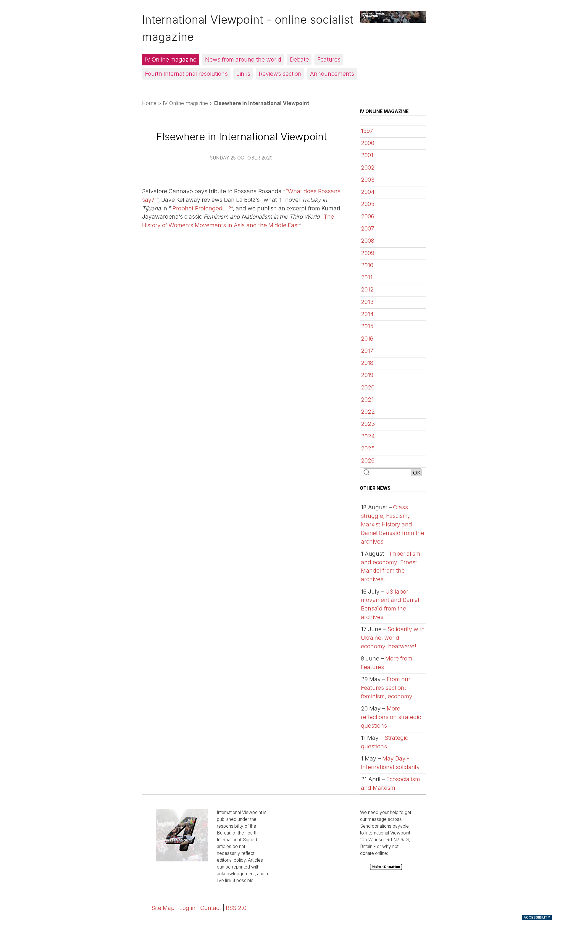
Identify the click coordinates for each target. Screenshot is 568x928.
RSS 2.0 (236, 907)
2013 (367, 301)
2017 (367, 350)
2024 (368, 436)
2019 (367, 374)
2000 (367, 142)
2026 (368, 460)
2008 (367, 240)
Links (243, 73)
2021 (367, 399)
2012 (367, 289)
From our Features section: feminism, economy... (389, 688)
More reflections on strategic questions (391, 717)
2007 (367, 228)
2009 (367, 253)
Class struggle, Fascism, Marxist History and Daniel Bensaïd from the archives (392, 524)
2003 (368, 179)
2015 (367, 326)
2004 (368, 191)
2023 (368, 423)
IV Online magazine (170, 59)
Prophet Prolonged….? (201, 208)
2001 (367, 155)
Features (329, 59)
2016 (367, 338)
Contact (210, 907)
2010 (367, 265)
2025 (368, 448)
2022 (368, 411)
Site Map (163, 907)
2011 (366, 277)
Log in (187, 907)
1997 (367, 130)
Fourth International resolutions (186, 73)
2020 (368, 387)
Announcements (332, 73)
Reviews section (280, 73)
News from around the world (243, 59)
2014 (367, 314)
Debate (299, 59)
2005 (367, 203)
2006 (367, 216)
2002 (368, 167)
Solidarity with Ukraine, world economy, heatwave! (393, 638)
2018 (367, 362)
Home (149, 103)
